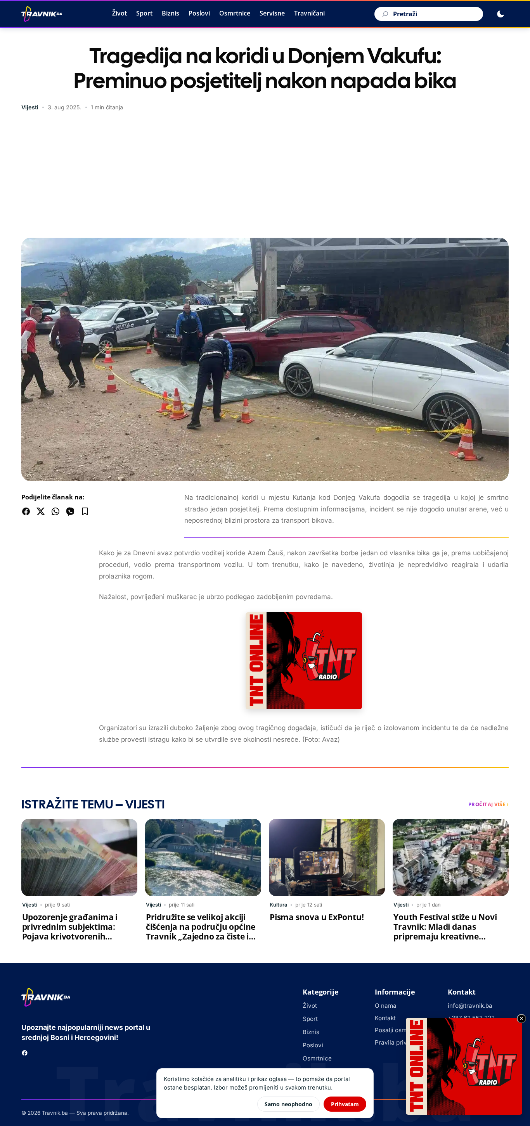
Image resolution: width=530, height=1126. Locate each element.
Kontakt (385, 1018)
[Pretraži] (384, 14)
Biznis (170, 13)
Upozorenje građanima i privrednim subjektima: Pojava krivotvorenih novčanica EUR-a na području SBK (70, 936)
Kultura (279, 904)
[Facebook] (24, 1053)
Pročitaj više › (488, 804)
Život (119, 13)
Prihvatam (345, 1104)
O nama (386, 1005)
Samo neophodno (288, 1104)
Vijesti (29, 107)
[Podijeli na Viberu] (70, 511)
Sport (144, 13)
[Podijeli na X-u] (40, 511)
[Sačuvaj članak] (85, 511)
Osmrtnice (234, 13)
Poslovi (199, 13)
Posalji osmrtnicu (399, 1030)
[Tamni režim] (500, 14)
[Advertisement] (265, 175)
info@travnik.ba (470, 1005)
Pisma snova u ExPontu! (317, 917)
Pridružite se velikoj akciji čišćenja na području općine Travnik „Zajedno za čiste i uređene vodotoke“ (200, 932)
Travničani (309, 13)
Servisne (272, 13)
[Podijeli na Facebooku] (26, 511)
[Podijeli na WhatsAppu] (55, 511)
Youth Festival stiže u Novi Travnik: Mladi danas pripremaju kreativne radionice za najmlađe (445, 932)
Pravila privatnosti (400, 1042)
